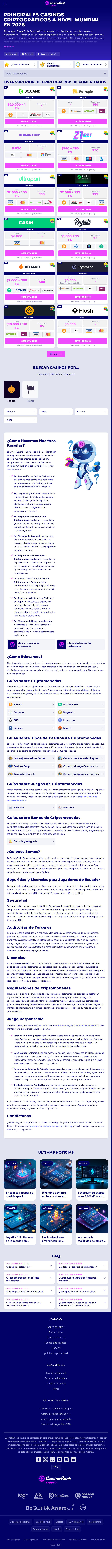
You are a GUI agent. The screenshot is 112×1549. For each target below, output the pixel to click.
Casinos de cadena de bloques (55, 1408)
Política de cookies (97, 1539)
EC (54, 1467)
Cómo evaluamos (55, 1337)
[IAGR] (22, 1496)
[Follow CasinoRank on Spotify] (66, 1459)
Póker (55, 1388)
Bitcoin (85, 690)
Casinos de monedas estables (55, 1419)
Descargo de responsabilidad (53, 1539)
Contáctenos (55, 1332)
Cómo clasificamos (55, 1342)
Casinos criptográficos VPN (55, 1424)
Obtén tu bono (29, 121)
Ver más (54, 354)
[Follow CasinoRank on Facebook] (38, 1459)
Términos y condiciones (77, 1539)
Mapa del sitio (55, 1545)
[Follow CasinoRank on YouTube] (59, 1459)
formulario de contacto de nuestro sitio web (50, 1126)
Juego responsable (31, 1539)
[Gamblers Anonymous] (37, 1496)
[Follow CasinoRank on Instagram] (45, 1459)
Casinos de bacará (55, 1373)
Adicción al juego (13, 1539)
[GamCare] (58, 1496)
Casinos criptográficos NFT (55, 1413)
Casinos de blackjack (55, 1378)
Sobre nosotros (55, 1327)
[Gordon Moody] (83, 1496)
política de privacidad (55, 1353)
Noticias (55, 1348)
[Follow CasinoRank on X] (52, 1459)
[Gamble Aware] (50, 1507)
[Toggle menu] (5, 4)
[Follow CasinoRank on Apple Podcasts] (73, 1459)
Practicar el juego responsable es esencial (78, 1025)
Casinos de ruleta (55, 1383)
